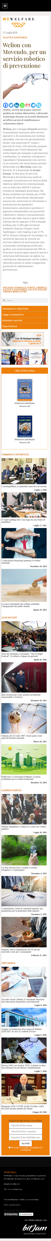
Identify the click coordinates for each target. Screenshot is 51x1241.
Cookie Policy (27, 1214)
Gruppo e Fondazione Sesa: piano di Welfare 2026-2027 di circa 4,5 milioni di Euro (21, 1030)
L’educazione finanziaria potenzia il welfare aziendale (20, 561)
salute (32, 289)
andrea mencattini (15, 291)
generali (41, 287)
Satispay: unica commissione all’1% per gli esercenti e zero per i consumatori (20, 950)
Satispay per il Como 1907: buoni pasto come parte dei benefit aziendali (21, 737)
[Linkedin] (16, 105)
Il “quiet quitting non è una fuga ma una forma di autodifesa (23, 520)
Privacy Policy (12, 1214)
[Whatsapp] (22, 105)
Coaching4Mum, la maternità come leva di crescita (24, 486)
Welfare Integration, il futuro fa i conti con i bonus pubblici (23, 827)
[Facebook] (5, 105)
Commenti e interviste (15, 308)
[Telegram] (33, 105)
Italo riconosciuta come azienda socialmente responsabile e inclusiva (21, 696)
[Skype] (38, 105)
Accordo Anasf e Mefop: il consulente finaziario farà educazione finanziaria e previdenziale (22, 1000)
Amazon (23, 406)
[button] (5, 5)
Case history (9, 326)
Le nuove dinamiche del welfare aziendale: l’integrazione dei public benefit (20, 605)
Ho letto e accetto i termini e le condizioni (26, 1148)
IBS (28, 406)
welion (42, 289)
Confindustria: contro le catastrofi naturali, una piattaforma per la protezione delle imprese (22, 909)
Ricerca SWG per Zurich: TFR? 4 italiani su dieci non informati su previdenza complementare (23, 1066)
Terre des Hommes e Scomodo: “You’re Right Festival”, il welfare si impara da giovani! (22, 655)
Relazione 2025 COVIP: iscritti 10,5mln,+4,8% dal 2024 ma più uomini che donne (22, 1107)
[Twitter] (11, 105)
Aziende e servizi (12, 320)
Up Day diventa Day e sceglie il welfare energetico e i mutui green (19, 868)
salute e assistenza (15, 289)
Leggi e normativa (13, 314)
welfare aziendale (14, 287)
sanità (31, 287)
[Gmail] (27, 105)
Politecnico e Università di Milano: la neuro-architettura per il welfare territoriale (21, 778)
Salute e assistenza (15, 37)
